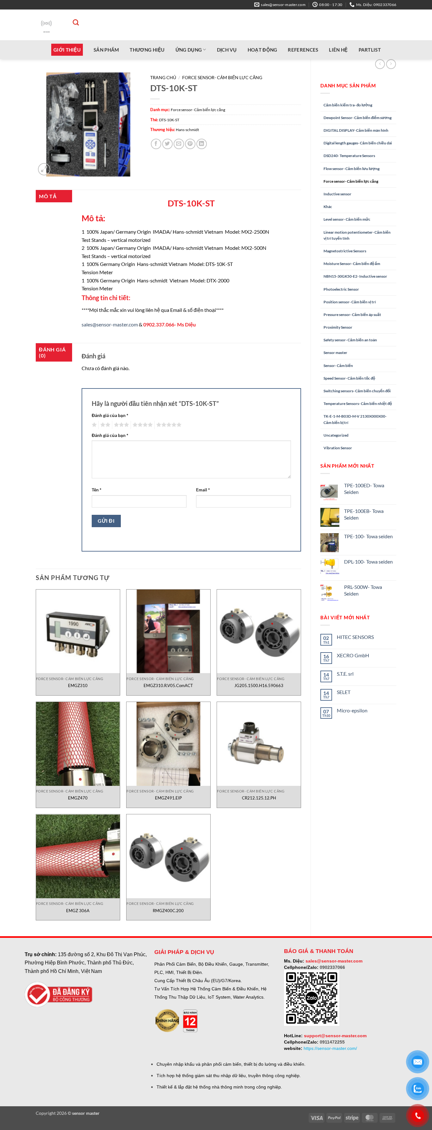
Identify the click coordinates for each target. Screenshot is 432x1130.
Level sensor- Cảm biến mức (347, 219)
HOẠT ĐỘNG (262, 50)
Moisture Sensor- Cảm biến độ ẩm (352, 263)
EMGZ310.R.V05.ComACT (168, 685)
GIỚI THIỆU (67, 50)
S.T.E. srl (345, 674)
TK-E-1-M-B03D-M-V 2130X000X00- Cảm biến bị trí (355, 419)
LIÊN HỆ (338, 50)
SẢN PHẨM (106, 50)
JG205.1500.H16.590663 (258, 685)
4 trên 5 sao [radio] (142, 425)
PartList (370, 50)
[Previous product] (391, 64)
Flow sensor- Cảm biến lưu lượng (352, 168)
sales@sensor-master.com (110, 324)
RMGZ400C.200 (168, 910)
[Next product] (380, 64)
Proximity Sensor (338, 327)
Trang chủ (163, 77)
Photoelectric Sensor (341, 289)
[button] (44, 169)
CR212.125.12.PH (259, 797)
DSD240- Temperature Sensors (349, 155)
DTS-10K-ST (169, 119)
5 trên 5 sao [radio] (168, 425)
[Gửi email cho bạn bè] (179, 144)
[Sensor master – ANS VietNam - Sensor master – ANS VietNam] (46, 24)
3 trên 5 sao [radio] (120, 425)
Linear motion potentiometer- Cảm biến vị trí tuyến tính (357, 235)
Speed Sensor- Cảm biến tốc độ (349, 378)
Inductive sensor (337, 194)
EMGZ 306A (77, 910)
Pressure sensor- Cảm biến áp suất (352, 314)
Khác (328, 206)
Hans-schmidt (187, 129)
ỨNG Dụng (189, 50)
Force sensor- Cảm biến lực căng (351, 181)
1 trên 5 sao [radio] (93, 425)
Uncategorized (336, 435)
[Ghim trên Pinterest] (190, 144)
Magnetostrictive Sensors (345, 251)
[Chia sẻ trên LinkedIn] (201, 144)
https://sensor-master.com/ (330, 1048)
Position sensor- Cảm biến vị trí (350, 302)
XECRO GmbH (353, 655)
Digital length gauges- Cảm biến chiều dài (358, 143)
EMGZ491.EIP (168, 797)
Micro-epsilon (352, 710)
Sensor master (335, 352)
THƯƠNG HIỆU (147, 50)
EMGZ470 (78, 797)
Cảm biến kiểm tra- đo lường (348, 105)
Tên (97, 489)
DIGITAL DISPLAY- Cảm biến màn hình (356, 130)
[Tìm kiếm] (72, 22)
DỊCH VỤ (227, 50)
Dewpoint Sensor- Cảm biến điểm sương (358, 117)
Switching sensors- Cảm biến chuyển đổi (357, 390)
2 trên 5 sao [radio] (104, 425)
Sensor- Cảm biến (338, 365)
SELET (343, 692)
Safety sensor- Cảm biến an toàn (350, 340)
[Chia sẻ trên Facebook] (156, 144)
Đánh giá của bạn (110, 415)
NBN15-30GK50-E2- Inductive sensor (355, 276)
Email (203, 489)
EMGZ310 (78, 685)
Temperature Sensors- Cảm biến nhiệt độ (358, 403)
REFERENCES (303, 50)
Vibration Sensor (338, 447)
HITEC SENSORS (355, 637)
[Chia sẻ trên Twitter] (167, 144)
